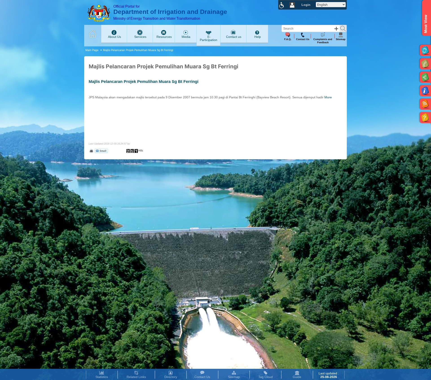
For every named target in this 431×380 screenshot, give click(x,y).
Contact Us (202, 377)
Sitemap (234, 377)
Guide (297, 377)
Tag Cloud (265, 377)
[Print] (91, 151)
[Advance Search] (336, 28)
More (328, 97)
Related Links (136, 377)
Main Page (92, 50)
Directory (170, 377)
